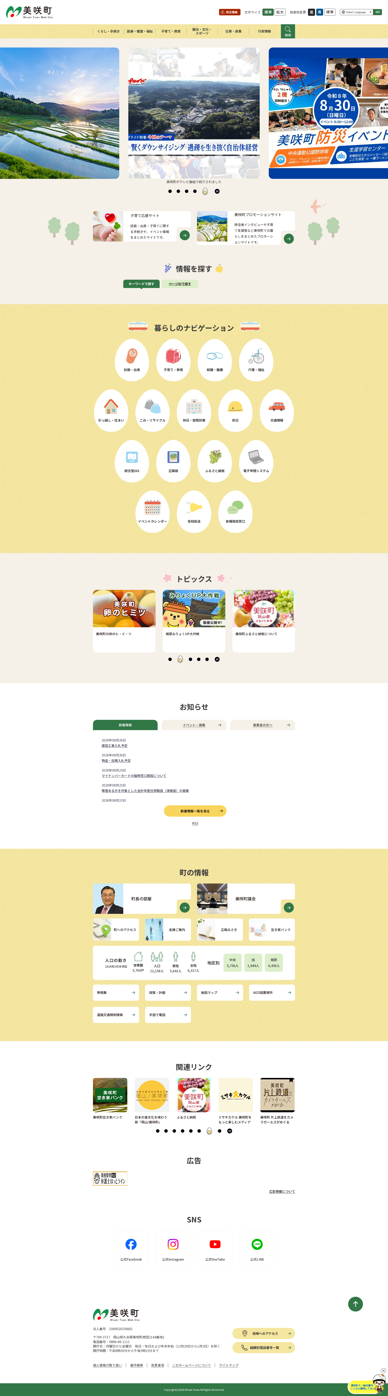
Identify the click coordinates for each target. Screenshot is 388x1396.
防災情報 (231, 12)
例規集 (102, 992)
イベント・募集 (194, 724)
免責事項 (157, 1365)
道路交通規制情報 (110, 1014)
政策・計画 (157, 992)
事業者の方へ (262, 724)
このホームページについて (191, 1365)
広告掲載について (282, 1191)
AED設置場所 (263, 992)
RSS (195, 823)
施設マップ (209, 992)
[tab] (170, 191)
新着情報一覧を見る (195, 811)
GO (378, 12)
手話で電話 (157, 1014)
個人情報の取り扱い (107, 1365)
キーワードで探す (141, 283)
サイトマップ (228, 1365)
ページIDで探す (180, 283)
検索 (288, 35)
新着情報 (125, 724)
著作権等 (136, 1365)
